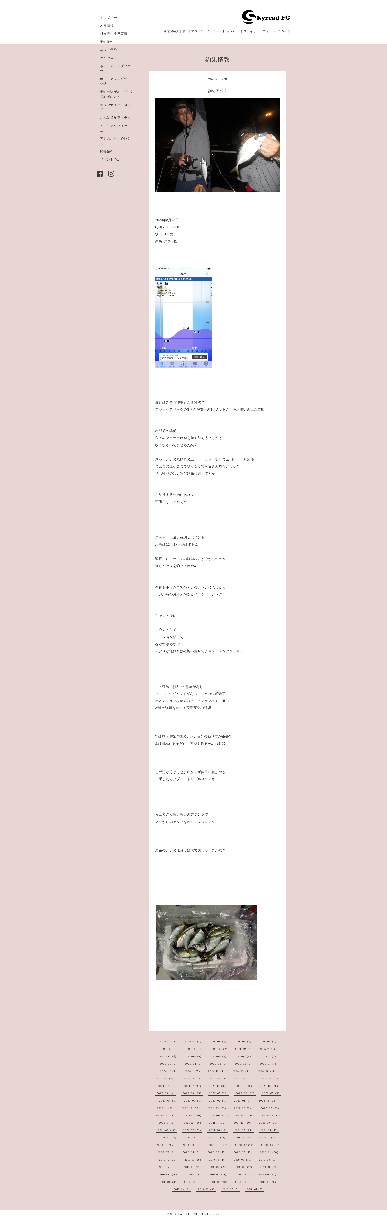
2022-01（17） (168, 1122)
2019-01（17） (194, 1174)
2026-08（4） (168, 1041)
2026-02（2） (195, 1049)
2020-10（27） (166, 1144)
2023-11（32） (244, 1085)
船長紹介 (107, 151)
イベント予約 (110, 159)
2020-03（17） (217, 1152)
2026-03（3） (170, 1049)
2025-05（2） (169, 1063)
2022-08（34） (244, 1108)
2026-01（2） (220, 1049)
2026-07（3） (193, 1041)
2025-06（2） (268, 1056)
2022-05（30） (192, 1115)
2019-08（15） (268, 1159)
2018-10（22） (268, 1174)
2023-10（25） (269, 1085)
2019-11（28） (193, 1159)
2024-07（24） (166, 1078)
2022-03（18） (245, 1115)
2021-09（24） (269, 1122)
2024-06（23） (193, 1078)
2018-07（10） (219, 1181)
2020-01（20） (270, 1152)
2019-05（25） (218, 1166)
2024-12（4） (169, 1071)
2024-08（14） (267, 1071)
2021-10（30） (243, 1122)
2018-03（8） (207, 1189)
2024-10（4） (217, 1071)
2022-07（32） (270, 1108)
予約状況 (107, 42)
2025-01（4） (268, 1063)
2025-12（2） (244, 1049)
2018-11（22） (243, 1174)
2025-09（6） (193, 1056)
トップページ (110, 18)
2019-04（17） (244, 1166)
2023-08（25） (193, 1093)
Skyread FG (184, 1213)
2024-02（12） (167, 1085)
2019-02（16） (169, 1174)
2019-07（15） (167, 1166)
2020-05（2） (166, 1152)
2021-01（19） (217, 1137)
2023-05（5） (271, 1093)
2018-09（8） (169, 1181)
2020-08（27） (219, 1144)
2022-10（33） (191, 1108)
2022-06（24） (166, 1115)
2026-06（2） (218, 1041)
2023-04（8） (168, 1100)
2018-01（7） (255, 1189)
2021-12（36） (193, 1122)
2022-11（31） (166, 1108)
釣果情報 (107, 26)
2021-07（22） (192, 1130)
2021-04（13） (269, 1130)
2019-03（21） (269, 1166)
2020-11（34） (268, 1137)
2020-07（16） (245, 1144)
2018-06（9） (244, 1181)
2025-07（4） (243, 1056)
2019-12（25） (168, 1159)
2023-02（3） (218, 1100)
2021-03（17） (168, 1137)
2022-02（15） (271, 1115)
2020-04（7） (192, 1152)
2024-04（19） (245, 1078)
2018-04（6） (182, 1189)
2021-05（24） (244, 1130)
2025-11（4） (267, 1049)
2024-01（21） (193, 1085)
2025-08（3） (218, 1056)
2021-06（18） (218, 1130)
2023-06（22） (246, 1093)
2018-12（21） (219, 1174)
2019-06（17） (193, 1166)
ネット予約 (108, 50)
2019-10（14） (218, 1159)
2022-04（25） (219, 1115)
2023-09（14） (166, 1093)
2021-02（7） (193, 1137)
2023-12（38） (218, 1085)
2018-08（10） (193, 1181)
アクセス (107, 58)
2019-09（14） (243, 1159)
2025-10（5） (169, 1056)
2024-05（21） (219, 1078)
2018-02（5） (231, 1189)
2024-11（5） (192, 1071)
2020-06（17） (271, 1144)
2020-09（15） (192, 1144)
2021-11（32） (218, 1122)
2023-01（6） (243, 1100)
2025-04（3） (194, 1063)
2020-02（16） (243, 1152)
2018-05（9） (268, 1181)
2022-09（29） (217, 1108)
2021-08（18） (167, 1130)
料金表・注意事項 (113, 34)
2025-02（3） (244, 1063)
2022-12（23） (268, 1100)
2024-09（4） (241, 1071)
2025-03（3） (219, 1063)
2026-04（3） (268, 1041)
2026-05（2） (243, 1041)
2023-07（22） (219, 1093)
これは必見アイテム (115, 117)
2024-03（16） (271, 1078)
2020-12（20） (243, 1137)
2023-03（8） (193, 1100)
